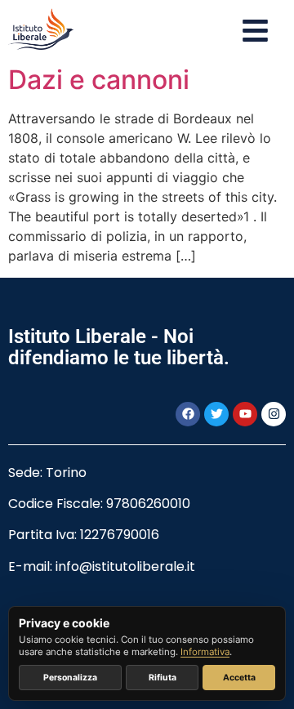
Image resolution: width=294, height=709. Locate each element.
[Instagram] (273, 414)
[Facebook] (188, 414)
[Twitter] (216, 414)
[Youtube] (245, 414)
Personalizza (70, 677)
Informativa (204, 652)
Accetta (239, 677)
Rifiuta (162, 677)
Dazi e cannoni (98, 80)
